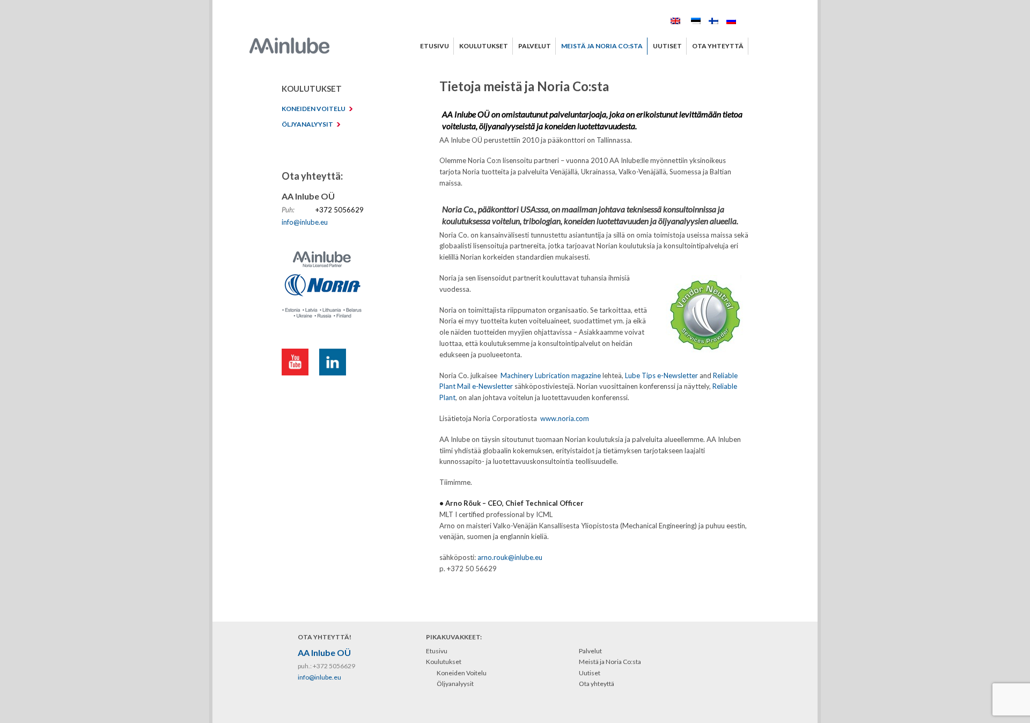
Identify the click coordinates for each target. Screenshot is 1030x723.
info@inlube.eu (305, 222)
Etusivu (436, 651)
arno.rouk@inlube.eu (509, 557)
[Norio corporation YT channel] (300, 364)
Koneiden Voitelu (462, 673)
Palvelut (590, 651)
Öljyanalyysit (455, 684)
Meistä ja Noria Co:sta (610, 662)
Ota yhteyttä (596, 684)
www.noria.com (564, 418)
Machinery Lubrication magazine (551, 375)
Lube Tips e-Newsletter (661, 375)
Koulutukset (443, 662)
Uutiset (589, 673)
